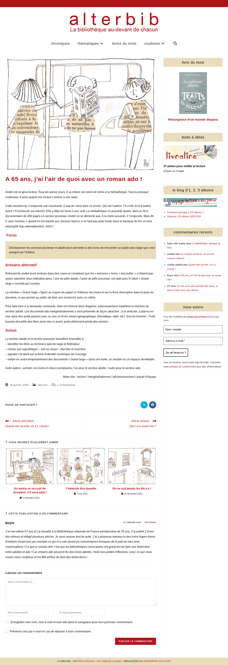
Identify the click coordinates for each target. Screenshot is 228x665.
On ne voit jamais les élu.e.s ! (131, 488)
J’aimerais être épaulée (80, 488)
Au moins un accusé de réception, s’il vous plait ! (29, 490)
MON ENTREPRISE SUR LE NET (154, 661)
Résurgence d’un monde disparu (193, 119)
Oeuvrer (43, 384)
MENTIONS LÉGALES (83, 661)
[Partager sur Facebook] (152, 404)
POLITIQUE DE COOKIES (109, 661)
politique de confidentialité (182, 366)
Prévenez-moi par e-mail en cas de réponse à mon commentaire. (50, 631)
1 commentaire (66, 384)
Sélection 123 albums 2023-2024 (184, 216)
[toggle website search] (175, 43)
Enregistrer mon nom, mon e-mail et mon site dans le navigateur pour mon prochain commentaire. (72, 622)
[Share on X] (144, 404)
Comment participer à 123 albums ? (185, 212)
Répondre (150, 522)
